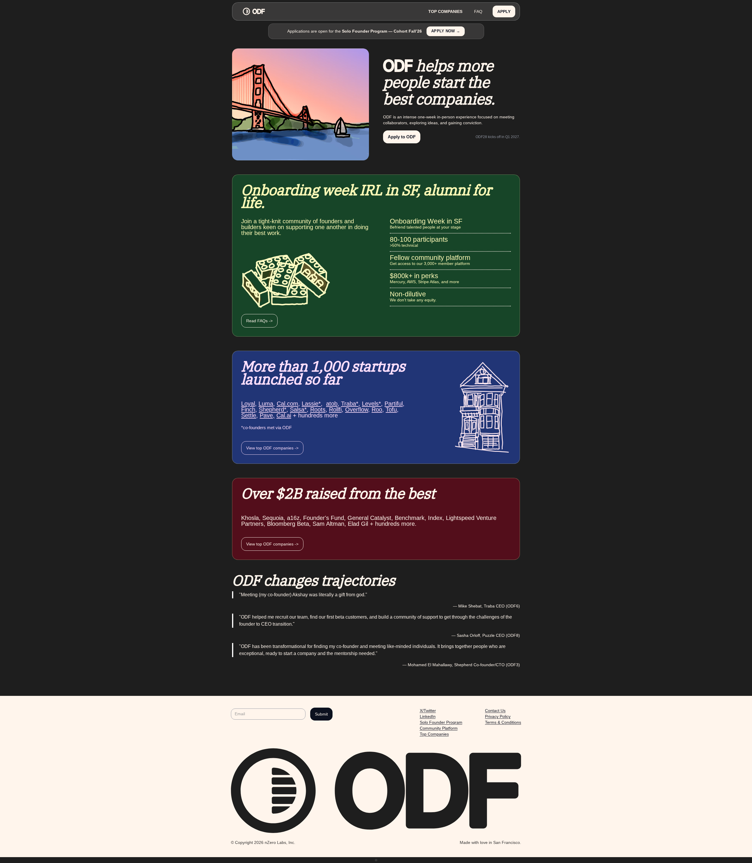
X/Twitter (428, 710)
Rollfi (335, 409)
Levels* (371, 403)
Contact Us (495, 710)
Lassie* (311, 403)
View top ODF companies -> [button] (272, 448)
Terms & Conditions (503, 722)
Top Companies (434, 734)
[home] (329, 11)
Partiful (394, 403)
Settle (248, 415)
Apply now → (445, 31)
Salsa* (298, 409)
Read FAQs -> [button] (259, 320)
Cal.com (287, 403)
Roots (317, 409)
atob (332, 403)
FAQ (478, 11)
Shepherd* (272, 409)
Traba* (349, 403)
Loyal (248, 403)
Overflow (356, 409)
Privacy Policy (498, 716)
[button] (504, 12)
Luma (265, 403)
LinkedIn (428, 716)
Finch (248, 409)
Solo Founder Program (441, 722)
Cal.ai (283, 415)
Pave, (267, 415)
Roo (377, 409)
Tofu (391, 409)
